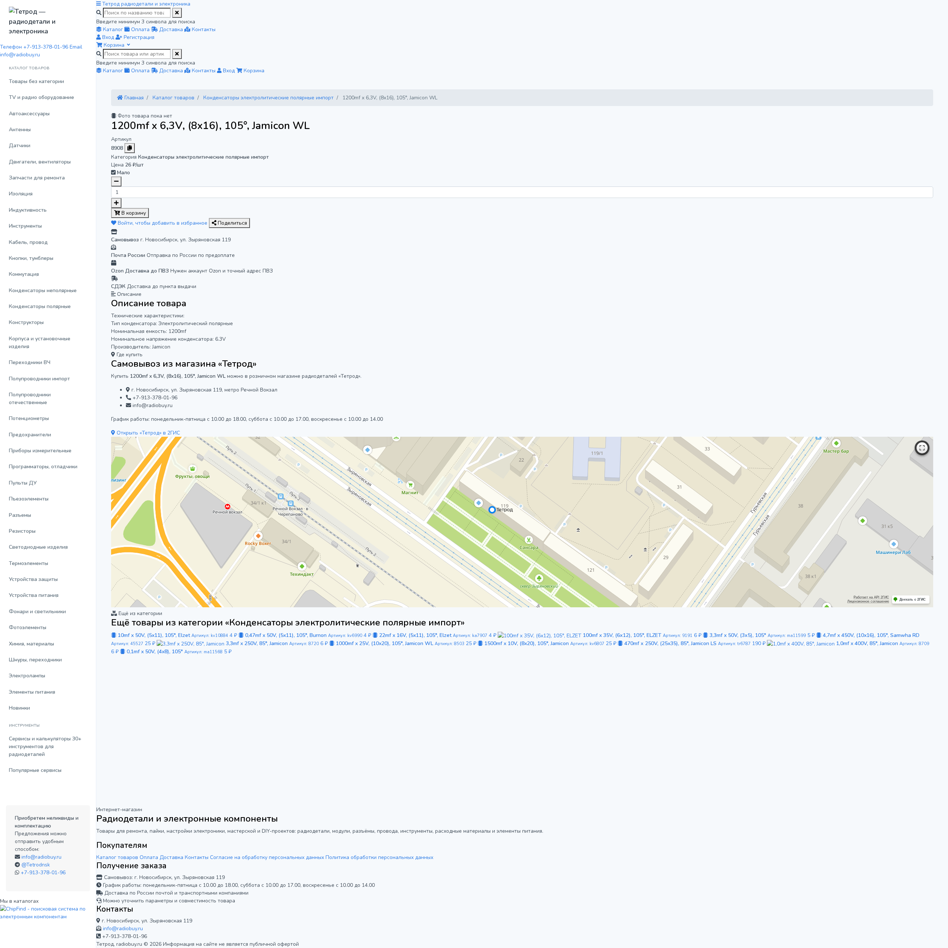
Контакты (196, 857)
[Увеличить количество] (116, 203)
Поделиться (231, 223)
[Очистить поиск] (177, 13)
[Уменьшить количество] (116, 181)
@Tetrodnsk (35, 864)
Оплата (149, 857)
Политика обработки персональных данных (379, 857)
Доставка (171, 857)
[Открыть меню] (99, 3)
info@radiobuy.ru (41, 857)
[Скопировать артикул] (129, 148)
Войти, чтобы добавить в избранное (162, 223)
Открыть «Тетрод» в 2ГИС (147, 432)
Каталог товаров (117, 857)
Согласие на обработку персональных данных (267, 857)
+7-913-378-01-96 (43, 872)
